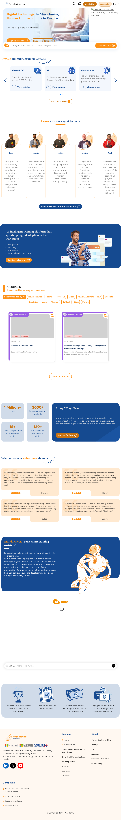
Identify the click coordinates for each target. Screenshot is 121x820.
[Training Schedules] (79, 4)
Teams (49, 297)
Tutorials (65, 766)
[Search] (74, 4)
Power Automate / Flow (89, 297)
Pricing (94, 745)
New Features (35, 297)
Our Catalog (96, 763)
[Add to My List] (52, 316)
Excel (71, 297)
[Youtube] (20, 765)
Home (66, 740)
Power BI (60, 297)
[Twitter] (13, 765)
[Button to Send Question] (113, 666)
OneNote (108, 297)
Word (44, 302)
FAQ (93, 749)
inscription (90, 4)
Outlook (66, 302)
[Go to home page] (17, 4)
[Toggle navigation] (3, 4)
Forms (85, 302)
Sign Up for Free (17, 41)
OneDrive (33, 302)
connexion (105, 4)
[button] (115, 79)
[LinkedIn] (6, 765)
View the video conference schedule (58, 206)
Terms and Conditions (100, 759)
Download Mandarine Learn (74, 757)
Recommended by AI (14, 297)
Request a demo (41, 41)
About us (95, 754)
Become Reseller (11, 806)
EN (115, 4)
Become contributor (13, 801)
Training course (68, 762)
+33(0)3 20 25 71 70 (13, 796)
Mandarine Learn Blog (101, 740)
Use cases (66, 771)
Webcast (65, 776)
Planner (55, 302)
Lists (76, 302)
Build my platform (17, 260)
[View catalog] (14, 87)
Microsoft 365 (69, 745)
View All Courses (60, 376)
